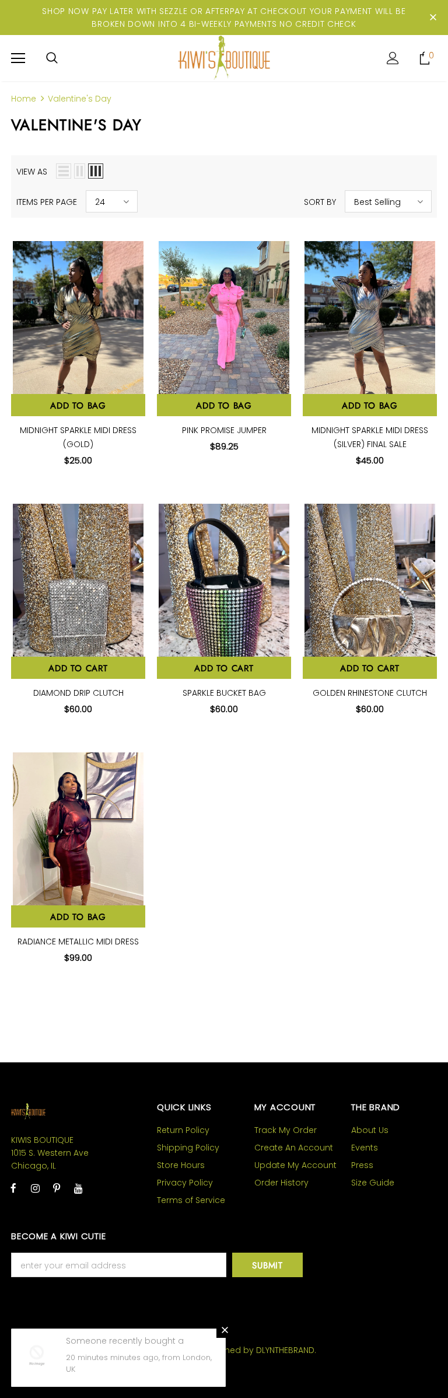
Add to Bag (78, 405)
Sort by (320, 202)
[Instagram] (35, 1188)
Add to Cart (77, 668)
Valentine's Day (79, 98)
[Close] (224, 1330)
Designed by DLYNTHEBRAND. (258, 1350)
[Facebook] (13, 1188)
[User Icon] (393, 58)
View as (31, 171)
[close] (433, 17)
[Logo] (224, 57)
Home (23, 98)
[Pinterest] (56, 1188)
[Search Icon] (52, 58)
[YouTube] (78, 1188)
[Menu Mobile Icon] (18, 58)
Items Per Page (46, 202)
